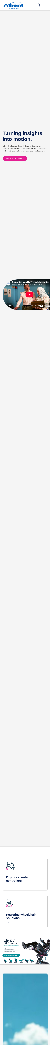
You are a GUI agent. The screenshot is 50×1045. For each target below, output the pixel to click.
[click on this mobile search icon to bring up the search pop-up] (38, 5)
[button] (7, 885)
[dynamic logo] (13, 5)
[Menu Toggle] (46, 5)
